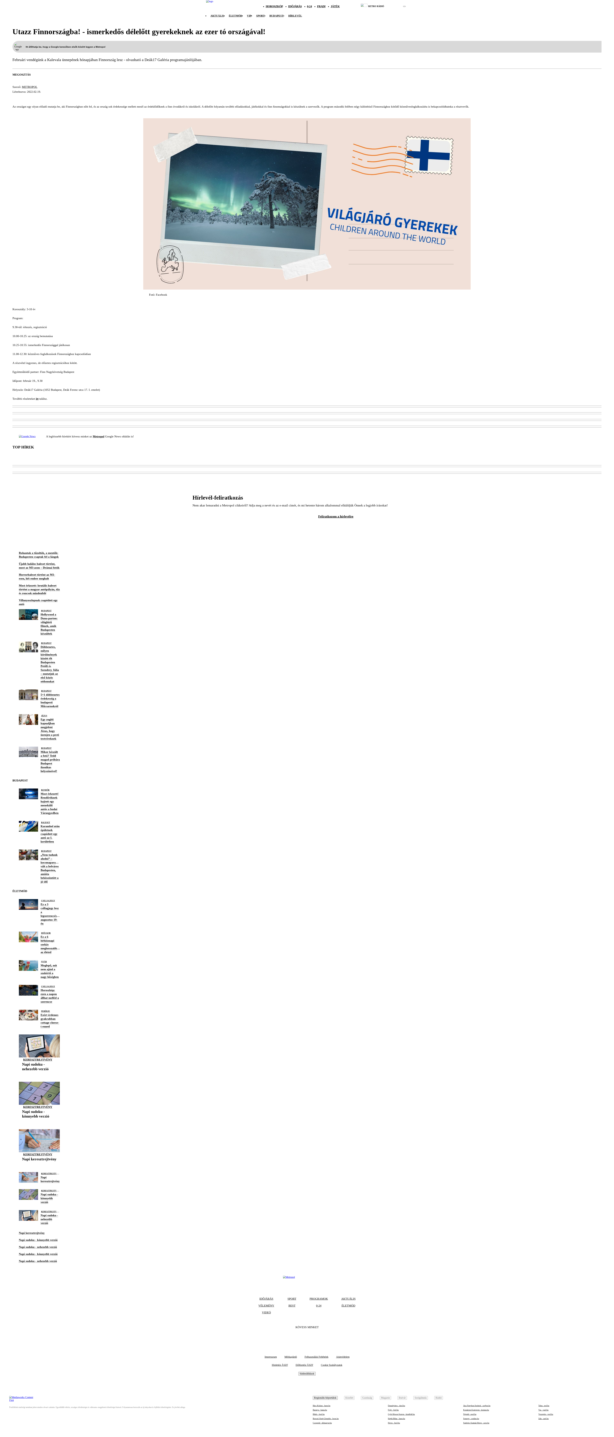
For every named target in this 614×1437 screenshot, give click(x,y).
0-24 (309, 6)
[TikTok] (307, 1337)
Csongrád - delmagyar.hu (322, 1423)
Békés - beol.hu (319, 1414)
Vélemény (266, 1305)
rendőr (45, 790)
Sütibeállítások (307, 1373)
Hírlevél (295, 15)
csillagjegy (48, 901)
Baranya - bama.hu (320, 1410)
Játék (335, 6)
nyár (44, 962)
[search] (404, 6)
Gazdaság (367, 1397)
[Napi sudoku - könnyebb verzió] (39, 1121)
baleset (45, 822)
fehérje (45, 1011)
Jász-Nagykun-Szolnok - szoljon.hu (476, 1406)
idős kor (46, 933)
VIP (249, 15)
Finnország (23, 97)
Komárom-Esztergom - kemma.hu (476, 1410)
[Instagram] (316, 1337)
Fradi (321, 6)
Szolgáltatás (421, 1397)
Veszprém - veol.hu (545, 1414)
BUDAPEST (276, 15)
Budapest (46, 611)
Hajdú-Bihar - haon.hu (396, 1419)
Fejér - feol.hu (393, 1410)
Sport (260, 15)
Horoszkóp (274, 6)
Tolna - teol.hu (543, 1406)
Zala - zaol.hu (543, 1419)
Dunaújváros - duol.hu (396, 1406)
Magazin (385, 1397)
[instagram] (396, 6)
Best (291, 1305)
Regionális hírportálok (325, 1397)
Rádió (439, 1397)
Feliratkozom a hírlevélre (335, 516)
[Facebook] (298, 1337)
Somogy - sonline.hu (471, 1419)
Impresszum (271, 1356)
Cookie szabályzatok (331, 1365)
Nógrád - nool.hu (469, 1414)
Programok (319, 1298)
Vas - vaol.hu (543, 1410)
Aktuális (217, 15)
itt (37, 398)
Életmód (235, 15)
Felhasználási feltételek (316, 1356)
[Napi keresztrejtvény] (39, 1164)
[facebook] (393, 6)
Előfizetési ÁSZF (304, 1365)
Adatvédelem (343, 1356)
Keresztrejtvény (37, 1059)
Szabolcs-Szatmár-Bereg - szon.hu (476, 1423)
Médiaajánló (290, 1356)
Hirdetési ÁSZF (280, 1365)
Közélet (349, 1397)
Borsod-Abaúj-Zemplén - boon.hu (326, 1419)
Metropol (29, 87)
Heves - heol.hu (394, 1423)
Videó (266, 1312)
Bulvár (402, 1397)
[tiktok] (395, 6)
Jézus (44, 716)
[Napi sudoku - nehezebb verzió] (39, 1073)
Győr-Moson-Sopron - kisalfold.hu (401, 1414)
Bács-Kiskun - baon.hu (321, 1406)
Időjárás (295, 6)
